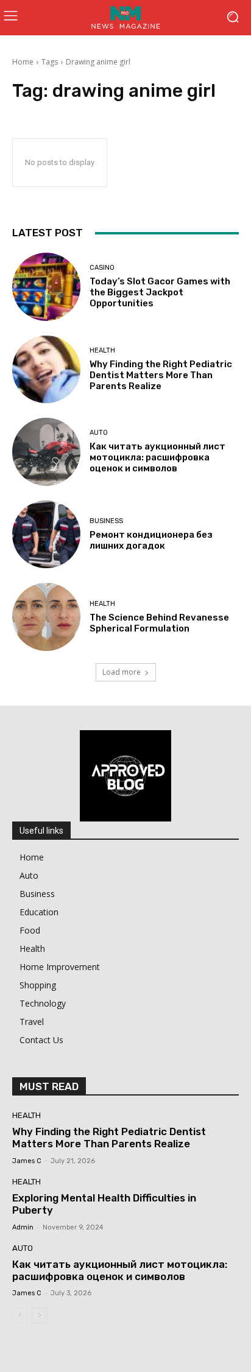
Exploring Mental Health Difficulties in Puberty (104, 1204)
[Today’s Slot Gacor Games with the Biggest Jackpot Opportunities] (46, 287)
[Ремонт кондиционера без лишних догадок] (46, 535)
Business (106, 521)
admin (23, 1227)
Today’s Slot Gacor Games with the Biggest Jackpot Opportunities (160, 292)
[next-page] (39, 1315)
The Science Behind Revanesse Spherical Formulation (159, 623)
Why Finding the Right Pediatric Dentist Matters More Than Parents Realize (161, 375)
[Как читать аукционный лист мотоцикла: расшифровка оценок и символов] (46, 452)
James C (26, 1161)
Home (23, 62)
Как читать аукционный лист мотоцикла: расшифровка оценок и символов (157, 457)
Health (102, 350)
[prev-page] (19, 1315)
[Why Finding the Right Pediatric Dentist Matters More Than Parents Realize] (46, 370)
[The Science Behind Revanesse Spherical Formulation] (46, 617)
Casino (102, 267)
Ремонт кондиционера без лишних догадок (151, 540)
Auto (99, 432)
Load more (121, 672)
